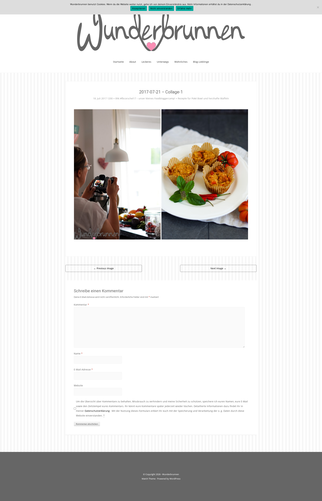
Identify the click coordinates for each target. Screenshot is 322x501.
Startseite (118, 61)
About (132, 61)
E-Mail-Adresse (83, 369)
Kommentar (81, 304)
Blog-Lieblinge (201, 61)
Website (78, 385)
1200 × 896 (113, 98)
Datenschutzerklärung (97, 410)
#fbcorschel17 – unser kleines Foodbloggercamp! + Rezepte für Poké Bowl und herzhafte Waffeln (174, 98)
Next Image (218, 268)
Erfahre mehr (184, 8)
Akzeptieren (138, 8)
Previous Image (104, 268)
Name (78, 353)
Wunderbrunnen (170, 474)
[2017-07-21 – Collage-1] (161, 174)
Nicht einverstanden (161, 8)
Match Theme (148, 478)
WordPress (175, 478)
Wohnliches (180, 61)
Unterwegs (163, 61)
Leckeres (146, 61)
